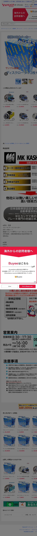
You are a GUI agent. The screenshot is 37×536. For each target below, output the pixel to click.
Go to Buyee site (27, 286)
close (9, 286)
